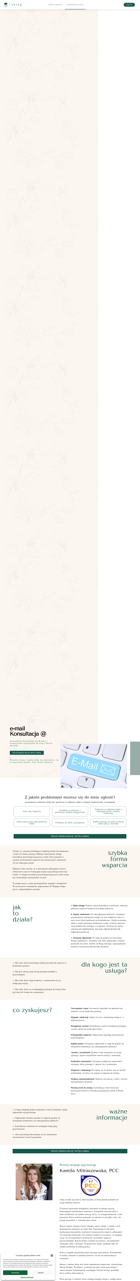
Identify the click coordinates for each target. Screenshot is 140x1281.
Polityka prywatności (27, 1277)
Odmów (41, 1273)
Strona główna (55, 5)
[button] (52, 1255)
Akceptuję (15, 1273)
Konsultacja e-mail (75, 5)
